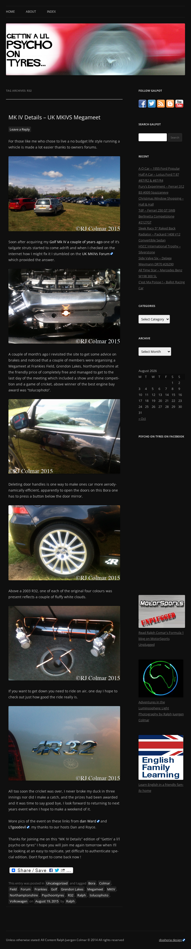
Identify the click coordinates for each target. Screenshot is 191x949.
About (31, 11)
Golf (54, 889)
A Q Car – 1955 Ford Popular (159, 168)
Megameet (95, 889)
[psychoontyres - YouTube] (179, 106)
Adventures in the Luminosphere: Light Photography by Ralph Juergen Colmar (161, 711)
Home (10, 11)
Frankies (41, 889)
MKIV (111, 889)
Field (13, 889)
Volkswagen (18, 901)
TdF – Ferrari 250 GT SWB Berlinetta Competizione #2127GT (157, 216)
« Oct (142, 418)
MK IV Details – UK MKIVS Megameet (54, 117)
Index (51, 11)
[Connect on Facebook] (142, 106)
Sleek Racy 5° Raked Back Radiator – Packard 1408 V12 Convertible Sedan (159, 234)
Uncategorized (57, 883)
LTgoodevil (17, 827)
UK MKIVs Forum (96, 253)
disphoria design (170, 940)
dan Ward (88, 821)
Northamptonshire (24, 895)
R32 (70, 895)
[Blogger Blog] (170, 106)
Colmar (104, 883)
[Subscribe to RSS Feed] (161, 106)
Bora (91, 883)
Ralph (81, 895)
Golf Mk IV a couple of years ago (75, 241)
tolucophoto (99, 895)
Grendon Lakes (72, 889)
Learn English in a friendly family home (161, 787)
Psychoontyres (53, 895)
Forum (26, 889)
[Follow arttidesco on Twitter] (152, 106)
